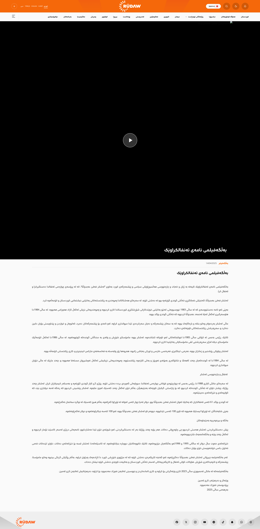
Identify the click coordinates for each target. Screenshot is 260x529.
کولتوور (105, 16)
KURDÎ (40, 6)
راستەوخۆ (212, 6)
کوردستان (245, 16)
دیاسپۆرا (212, 16)
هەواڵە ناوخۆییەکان (228, 16)
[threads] (250, 522)
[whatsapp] (241, 522)
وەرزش (93, 16)
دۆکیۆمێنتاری (53, 16)
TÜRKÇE (27, 6)
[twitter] (186, 522)
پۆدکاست (126, 16)
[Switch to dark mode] (235, 6)
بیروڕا (115, 16)
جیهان (177, 16)
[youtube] (204, 522)
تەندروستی (140, 16)
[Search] (226, 6)
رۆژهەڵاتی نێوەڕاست (195, 16)
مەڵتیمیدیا (81, 16)
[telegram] (213, 522)
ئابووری (166, 16)
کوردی (46, 6)
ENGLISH (34, 6)
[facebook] (177, 522)
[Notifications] (245, 6)
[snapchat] (232, 522)
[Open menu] (13, 17)
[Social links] (14, 6)
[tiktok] (223, 522)
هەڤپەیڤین (154, 16)
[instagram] (195, 522)
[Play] (130, 140)
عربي (22, 6)
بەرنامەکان (68, 16)
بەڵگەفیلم (223, 263)
